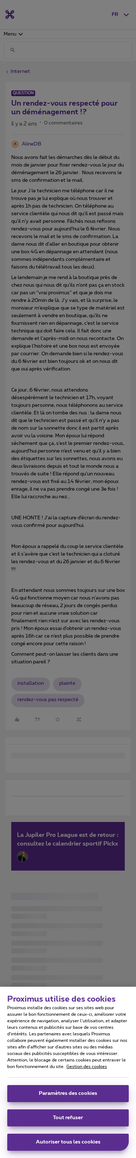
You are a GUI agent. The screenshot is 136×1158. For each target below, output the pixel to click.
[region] (68, 1072)
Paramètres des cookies (68, 1093)
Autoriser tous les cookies (68, 1142)
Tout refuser (68, 1117)
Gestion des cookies (86, 1066)
